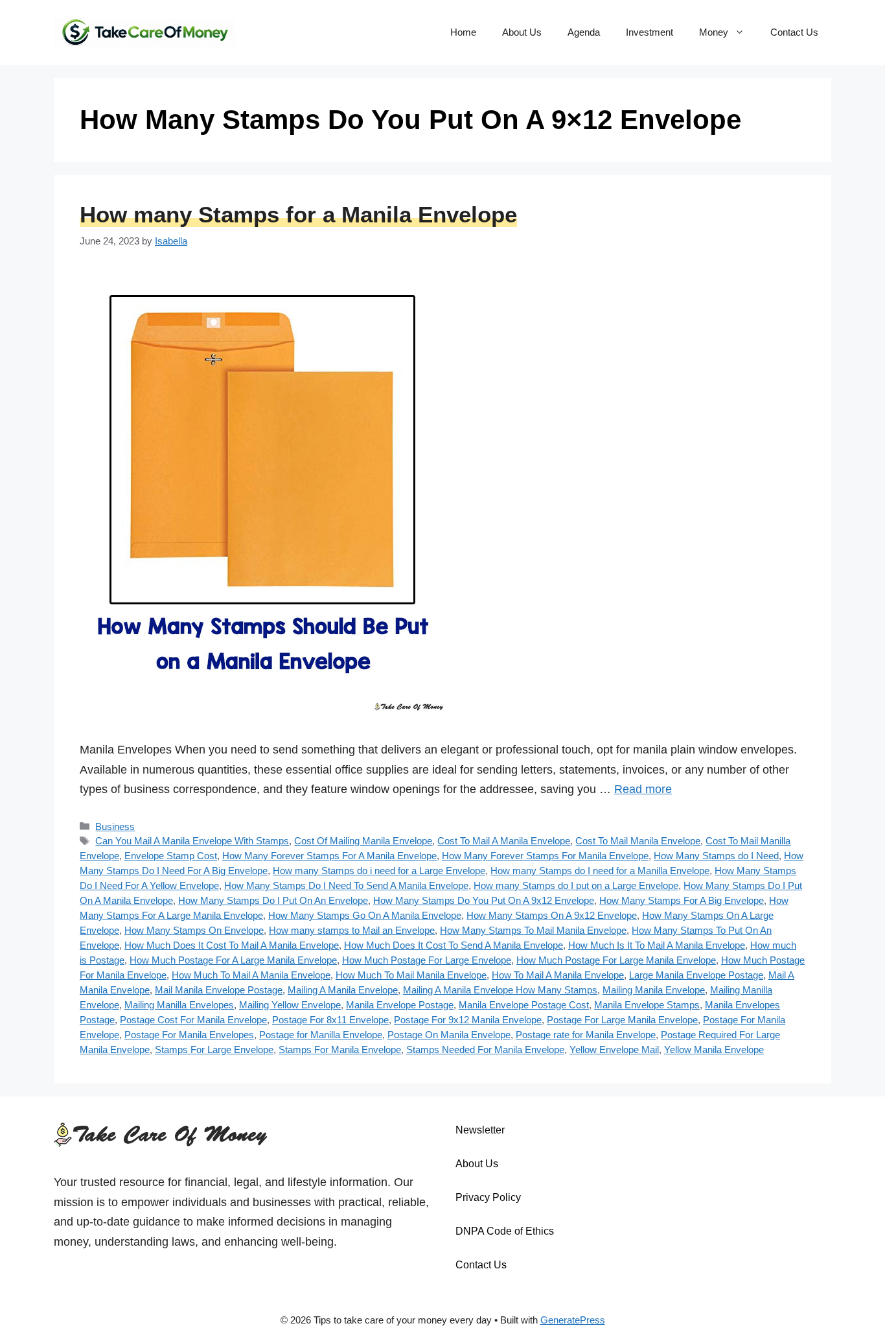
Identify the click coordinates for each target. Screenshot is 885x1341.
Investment (649, 32)
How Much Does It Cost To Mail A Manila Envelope (231, 945)
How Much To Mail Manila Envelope (411, 974)
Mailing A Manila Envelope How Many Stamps (500, 989)
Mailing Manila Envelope (654, 989)
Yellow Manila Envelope (714, 1049)
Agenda (584, 32)
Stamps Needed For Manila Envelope (485, 1049)
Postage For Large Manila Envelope (622, 1019)
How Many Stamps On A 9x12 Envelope (551, 915)
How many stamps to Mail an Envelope (352, 930)
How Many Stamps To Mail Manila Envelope (533, 930)
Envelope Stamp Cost (170, 855)
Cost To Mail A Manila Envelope (503, 840)
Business (115, 826)
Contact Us (794, 32)
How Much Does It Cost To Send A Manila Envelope (453, 945)
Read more (643, 789)
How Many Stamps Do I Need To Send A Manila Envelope (346, 885)
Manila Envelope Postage (400, 1004)
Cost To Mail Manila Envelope (637, 840)
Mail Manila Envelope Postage (218, 989)
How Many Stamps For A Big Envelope (681, 900)
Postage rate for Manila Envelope (586, 1034)
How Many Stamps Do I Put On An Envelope (273, 900)
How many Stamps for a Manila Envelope (298, 214)
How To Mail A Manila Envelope (558, 974)
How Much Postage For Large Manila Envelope (616, 960)
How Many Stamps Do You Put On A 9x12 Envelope (483, 900)
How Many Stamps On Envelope (194, 930)
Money (713, 32)
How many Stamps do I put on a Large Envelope (576, 885)
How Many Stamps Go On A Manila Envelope (364, 915)
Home (463, 32)
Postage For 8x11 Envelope (330, 1019)
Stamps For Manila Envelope (340, 1049)
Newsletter (480, 1129)
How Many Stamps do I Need (716, 855)
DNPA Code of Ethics (504, 1231)
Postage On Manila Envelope (449, 1034)
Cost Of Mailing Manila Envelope (363, 840)
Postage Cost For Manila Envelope (193, 1019)
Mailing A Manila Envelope (343, 989)
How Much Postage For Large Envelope (426, 960)
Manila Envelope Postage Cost (524, 1004)
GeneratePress (572, 1319)
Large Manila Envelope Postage (696, 974)
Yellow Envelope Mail (614, 1049)
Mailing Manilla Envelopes (179, 1004)
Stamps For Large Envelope (214, 1049)
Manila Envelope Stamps (647, 1004)
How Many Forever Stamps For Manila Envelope (545, 855)
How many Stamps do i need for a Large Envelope (379, 870)
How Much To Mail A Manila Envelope (251, 974)
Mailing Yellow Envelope (290, 1004)
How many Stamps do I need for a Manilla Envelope (599, 870)
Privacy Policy (488, 1197)
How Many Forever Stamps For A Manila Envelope (329, 855)
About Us (522, 32)
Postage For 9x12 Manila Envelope (468, 1019)
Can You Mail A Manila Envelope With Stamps (192, 840)
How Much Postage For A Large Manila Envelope (233, 960)
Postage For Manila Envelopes (189, 1034)
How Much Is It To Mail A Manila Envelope (656, 945)
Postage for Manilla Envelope (320, 1034)
